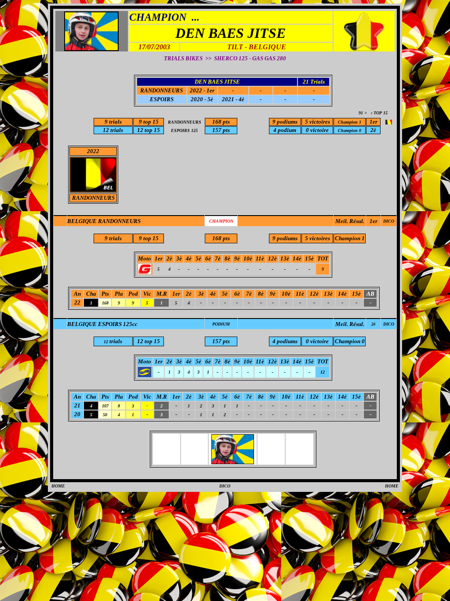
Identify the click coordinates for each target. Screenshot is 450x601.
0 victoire (317, 130)
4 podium (284, 130)
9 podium (283, 121)
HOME (58, 486)
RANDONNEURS (161, 90)
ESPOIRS (162, 99)
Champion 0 (350, 341)
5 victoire (316, 121)
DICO (388, 221)
